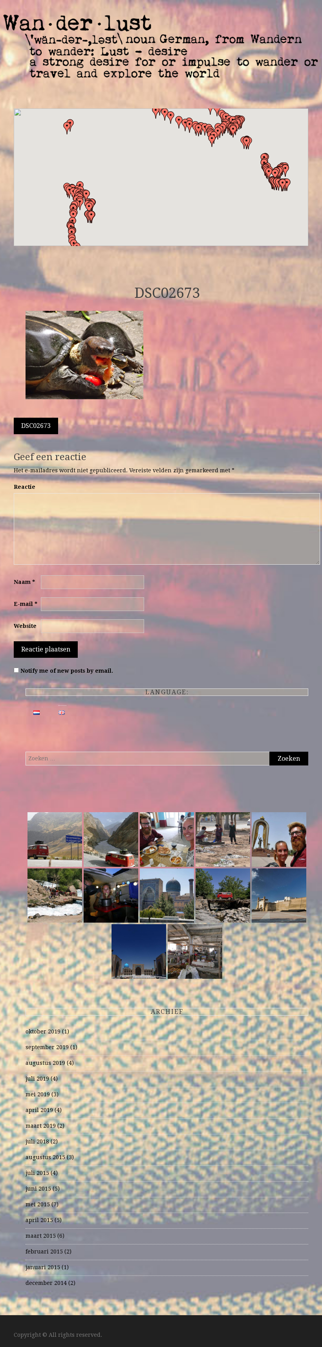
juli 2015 (37, 1173)
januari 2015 (43, 1267)
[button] (246, 143)
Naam (24, 582)
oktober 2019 (43, 1031)
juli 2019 (37, 1078)
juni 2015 (38, 1189)
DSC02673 (36, 425)
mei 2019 (38, 1094)
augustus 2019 (45, 1063)
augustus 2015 (45, 1157)
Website (25, 626)
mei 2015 (38, 1204)
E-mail (25, 604)
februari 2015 (44, 1251)
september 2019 (47, 1047)
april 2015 (39, 1220)
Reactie (24, 487)
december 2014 (46, 1283)
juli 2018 (37, 1141)
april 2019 (39, 1110)
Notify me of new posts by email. (66, 671)
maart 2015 (41, 1236)
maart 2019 (41, 1126)
